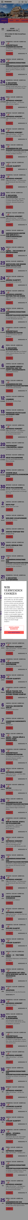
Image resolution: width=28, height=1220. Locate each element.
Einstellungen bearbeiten (14, 628)
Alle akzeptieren (14, 632)
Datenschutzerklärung (16, 616)
